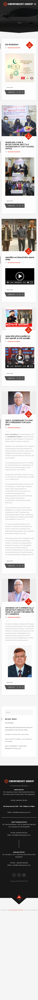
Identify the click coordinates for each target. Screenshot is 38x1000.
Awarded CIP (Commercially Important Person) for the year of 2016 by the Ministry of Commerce (19, 611)
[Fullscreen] (32, 282)
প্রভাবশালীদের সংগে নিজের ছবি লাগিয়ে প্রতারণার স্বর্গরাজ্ (19, 258)
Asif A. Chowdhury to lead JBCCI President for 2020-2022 (19, 422)
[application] (19, 276)
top (19, 899)
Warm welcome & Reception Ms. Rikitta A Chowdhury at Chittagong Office (19, 145)
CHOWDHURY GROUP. (17, 910)
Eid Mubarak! (12, 44)
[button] (20, 276)
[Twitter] (19, 92)
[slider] (18, 282)
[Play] (8, 282)
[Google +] (23, 92)
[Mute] (28, 282)
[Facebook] (17, 92)
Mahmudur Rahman (14, 47)
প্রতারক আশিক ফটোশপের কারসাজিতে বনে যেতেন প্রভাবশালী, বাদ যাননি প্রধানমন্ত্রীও (17, 337)
